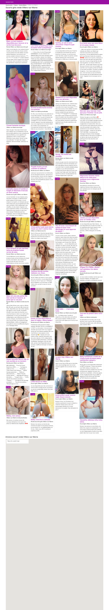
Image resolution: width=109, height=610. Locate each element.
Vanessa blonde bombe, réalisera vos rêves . (40, 272)
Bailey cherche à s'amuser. (41, 420)
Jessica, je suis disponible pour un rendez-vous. (89, 218)
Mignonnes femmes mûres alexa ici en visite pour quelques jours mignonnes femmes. (89, 178)
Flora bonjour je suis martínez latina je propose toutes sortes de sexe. (17, 250)
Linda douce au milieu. (39, 381)
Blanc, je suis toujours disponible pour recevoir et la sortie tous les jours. (17, 43)
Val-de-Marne (22, 5)
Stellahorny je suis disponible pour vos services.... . (66, 98)
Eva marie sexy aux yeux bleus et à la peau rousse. (91, 44)
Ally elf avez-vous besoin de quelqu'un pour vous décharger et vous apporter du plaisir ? (65, 228)
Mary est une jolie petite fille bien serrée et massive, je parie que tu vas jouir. (16, 298)
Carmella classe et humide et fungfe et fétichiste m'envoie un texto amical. (17, 190)
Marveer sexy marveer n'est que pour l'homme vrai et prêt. (91, 112)
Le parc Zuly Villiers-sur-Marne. (64, 358)
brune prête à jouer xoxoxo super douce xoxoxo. (65, 396)
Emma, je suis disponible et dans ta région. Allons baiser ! (42, 319)
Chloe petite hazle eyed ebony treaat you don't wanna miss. (42, 228)
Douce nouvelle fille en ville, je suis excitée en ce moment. (17, 360)
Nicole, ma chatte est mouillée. (63, 155)
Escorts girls (9, 5)
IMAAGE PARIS (9, 2)
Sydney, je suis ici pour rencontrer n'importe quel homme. (64, 44)
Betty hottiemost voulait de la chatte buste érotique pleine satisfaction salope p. (91, 358)
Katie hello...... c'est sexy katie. (64, 310)
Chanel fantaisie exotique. (16, 125)
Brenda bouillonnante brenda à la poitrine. (41, 108)
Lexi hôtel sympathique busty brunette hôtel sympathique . (42, 47)
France (16, 5)
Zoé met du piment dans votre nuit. (91, 314)
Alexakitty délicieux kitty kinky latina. (91, 421)
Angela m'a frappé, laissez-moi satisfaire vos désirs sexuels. (90, 269)
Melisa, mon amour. (13, 416)
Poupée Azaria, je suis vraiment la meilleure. (39, 167)
